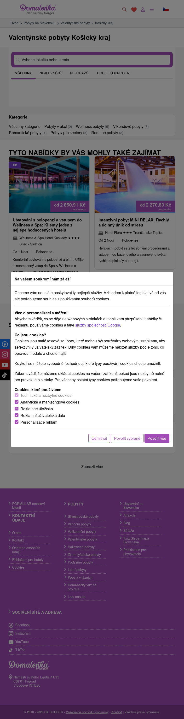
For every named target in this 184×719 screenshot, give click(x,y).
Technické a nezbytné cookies (45, 395)
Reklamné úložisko (36, 408)
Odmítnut (99, 438)
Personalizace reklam (38, 422)
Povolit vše (157, 438)
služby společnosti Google (97, 325)
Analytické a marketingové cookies (49, 402)
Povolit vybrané (127, 438)
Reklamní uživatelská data (42, 415)
